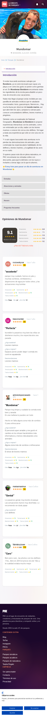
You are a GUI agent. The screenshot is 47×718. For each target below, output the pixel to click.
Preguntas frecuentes (12, 208)
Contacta (6, 675)
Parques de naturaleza (11, 661)
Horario (6, 200)
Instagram (7, 644)
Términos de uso (9, 678)
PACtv (5, 647)
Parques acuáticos (10, 658)
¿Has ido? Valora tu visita (23, 246)
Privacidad (7, 681)
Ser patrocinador (9, 672)
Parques (10, 60)
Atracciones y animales (12, 186)
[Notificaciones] (37, 4)
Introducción (10, 69)
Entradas (7, 179)
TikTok (5, 640)
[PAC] (4, 4)
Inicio (3, 60)
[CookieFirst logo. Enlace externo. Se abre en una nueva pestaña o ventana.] (3, 693)
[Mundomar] (23, 46)
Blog (4, 637)
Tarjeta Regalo (8, 664)
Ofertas (6, 193)
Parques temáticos (10, 654)
